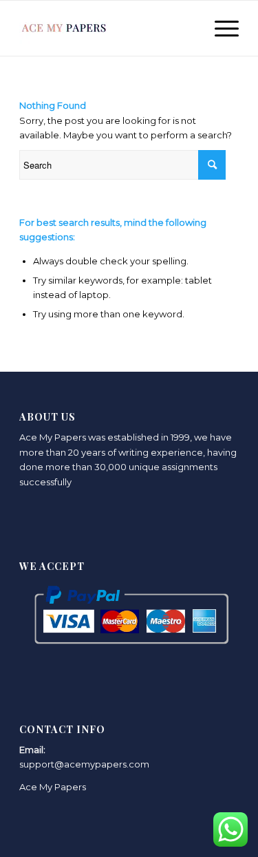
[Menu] (220, 28)
